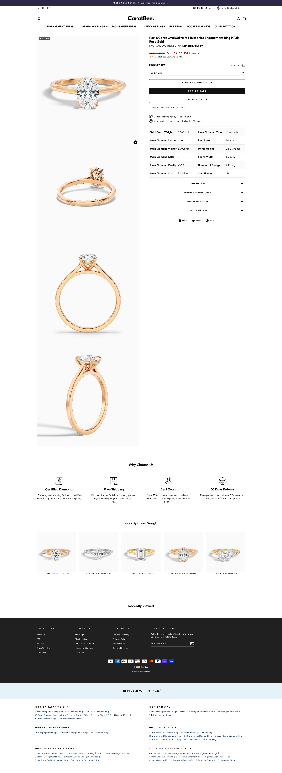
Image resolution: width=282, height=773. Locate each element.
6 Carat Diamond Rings (70, 715)
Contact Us (42, 652)
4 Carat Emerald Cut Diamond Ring (164, 739)
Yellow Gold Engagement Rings (194, 711)
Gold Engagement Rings (159, 715)
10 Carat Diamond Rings (70, 718)
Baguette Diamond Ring (159, 760)
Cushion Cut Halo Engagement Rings (113, 753)
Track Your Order (44, 648)
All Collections (154, 753)
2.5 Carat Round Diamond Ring (198, 736)
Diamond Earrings (206, 760)
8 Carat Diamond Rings (118, 715)
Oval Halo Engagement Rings (48, 756)
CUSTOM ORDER (197, 99)
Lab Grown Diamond (84, 643)
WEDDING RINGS (154, 26)
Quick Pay (79, 652)
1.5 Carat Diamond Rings (72, 711)
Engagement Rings (226, 760)
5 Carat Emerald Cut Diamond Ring (200, 739)
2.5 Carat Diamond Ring (98, 711)
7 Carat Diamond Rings (94, 715)
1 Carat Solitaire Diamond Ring (49, 753)
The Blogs (79, 634)
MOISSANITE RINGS (124, 26)
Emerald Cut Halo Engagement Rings (81, 756)
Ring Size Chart (81, 639)
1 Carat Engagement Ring (46, 711)
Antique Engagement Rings (176, 753)
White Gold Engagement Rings (162, 711)
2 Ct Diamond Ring (99, 732)
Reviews (40, 643)
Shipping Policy (119, 639)
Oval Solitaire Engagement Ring (85, 760)
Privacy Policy (119, 643)
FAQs (39, 639)
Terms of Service (120, 648)
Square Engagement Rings (217, 756)
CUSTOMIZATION (225, 26)
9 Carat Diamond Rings (45, 718)
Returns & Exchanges (122, 634)
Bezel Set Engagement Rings (189, 756)
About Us (41, 634)
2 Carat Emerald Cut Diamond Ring (164, 736)
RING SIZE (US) (157, 65)
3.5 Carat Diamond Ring (46, 715)
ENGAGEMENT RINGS (60, 26)
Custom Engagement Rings (204, 753)
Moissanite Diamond (84, 648)
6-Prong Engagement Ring (160, 756)
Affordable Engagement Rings (74, 732)
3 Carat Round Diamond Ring (228, 736)
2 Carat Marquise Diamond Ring (163, 732)
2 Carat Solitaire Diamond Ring (80, 753)
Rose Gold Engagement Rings (224, 711)
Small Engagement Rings (46, 732)
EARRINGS (176, 26)
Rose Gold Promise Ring (184, 760)
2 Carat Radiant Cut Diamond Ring (197, 732)
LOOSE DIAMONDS (198, 26)
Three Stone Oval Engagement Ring (51, 760)
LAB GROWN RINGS (93, 26)
